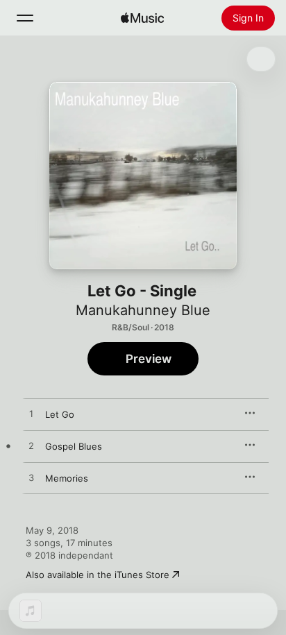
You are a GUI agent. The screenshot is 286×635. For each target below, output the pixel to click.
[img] (142, 18)
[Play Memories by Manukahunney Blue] (31, 478)
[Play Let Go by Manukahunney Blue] (31, 414)
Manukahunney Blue (143, 310)
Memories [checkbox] (66, 478)
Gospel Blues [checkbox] (73, 446)
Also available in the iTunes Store (97, 574)
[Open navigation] (25, 18)
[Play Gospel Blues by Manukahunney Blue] (31, 446)
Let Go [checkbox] (59, 414)
